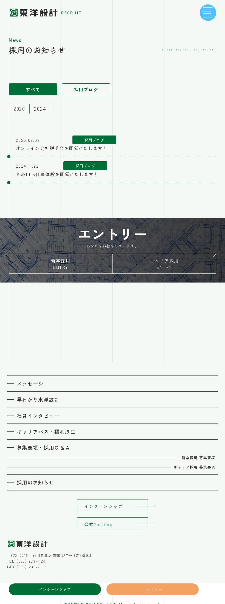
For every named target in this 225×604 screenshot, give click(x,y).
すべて (33, 89)
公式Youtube (98, 524)
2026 (19, 108)
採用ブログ (86, 89)
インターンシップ (55, 589)
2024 (40, 108)
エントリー (152, 589)
